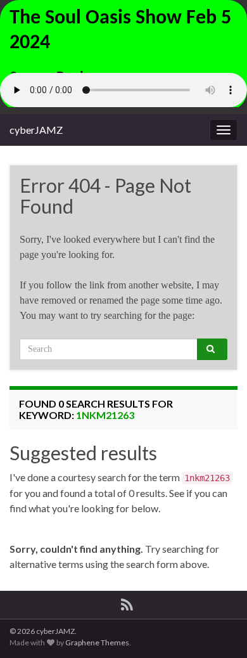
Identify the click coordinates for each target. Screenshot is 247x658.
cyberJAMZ (36, 130)
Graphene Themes (97, 642)
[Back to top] (218, 629)
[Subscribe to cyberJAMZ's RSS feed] (127, 602)
